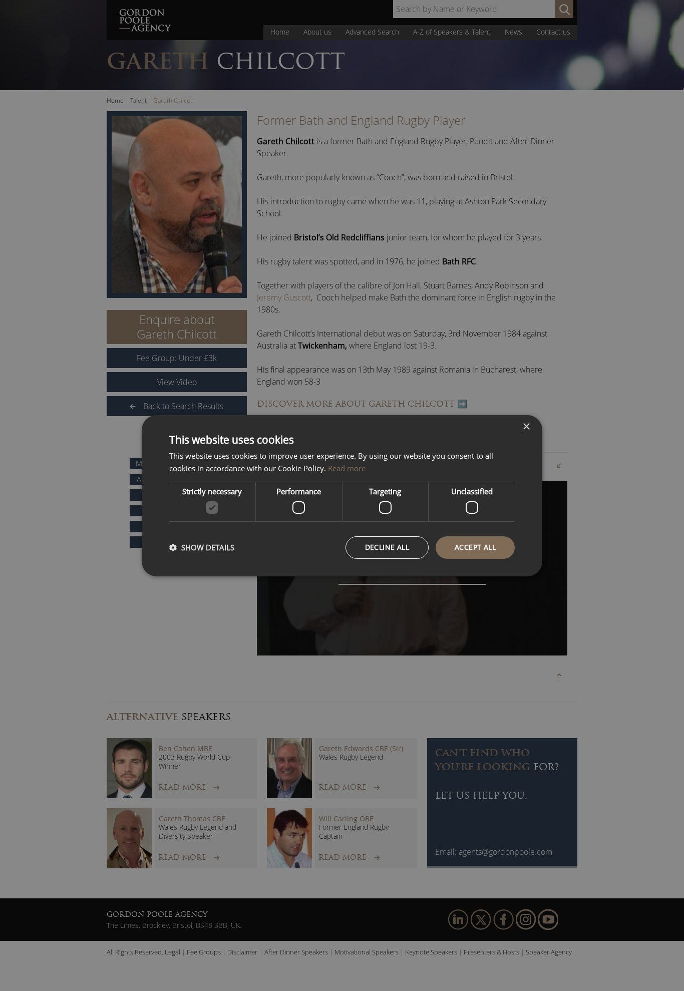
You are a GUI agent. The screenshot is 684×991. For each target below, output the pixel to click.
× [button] (526, 426)
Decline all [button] (387, 547)
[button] (201, 547)
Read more (347, 468)
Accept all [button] (475, 547)
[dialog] (342, 495)
